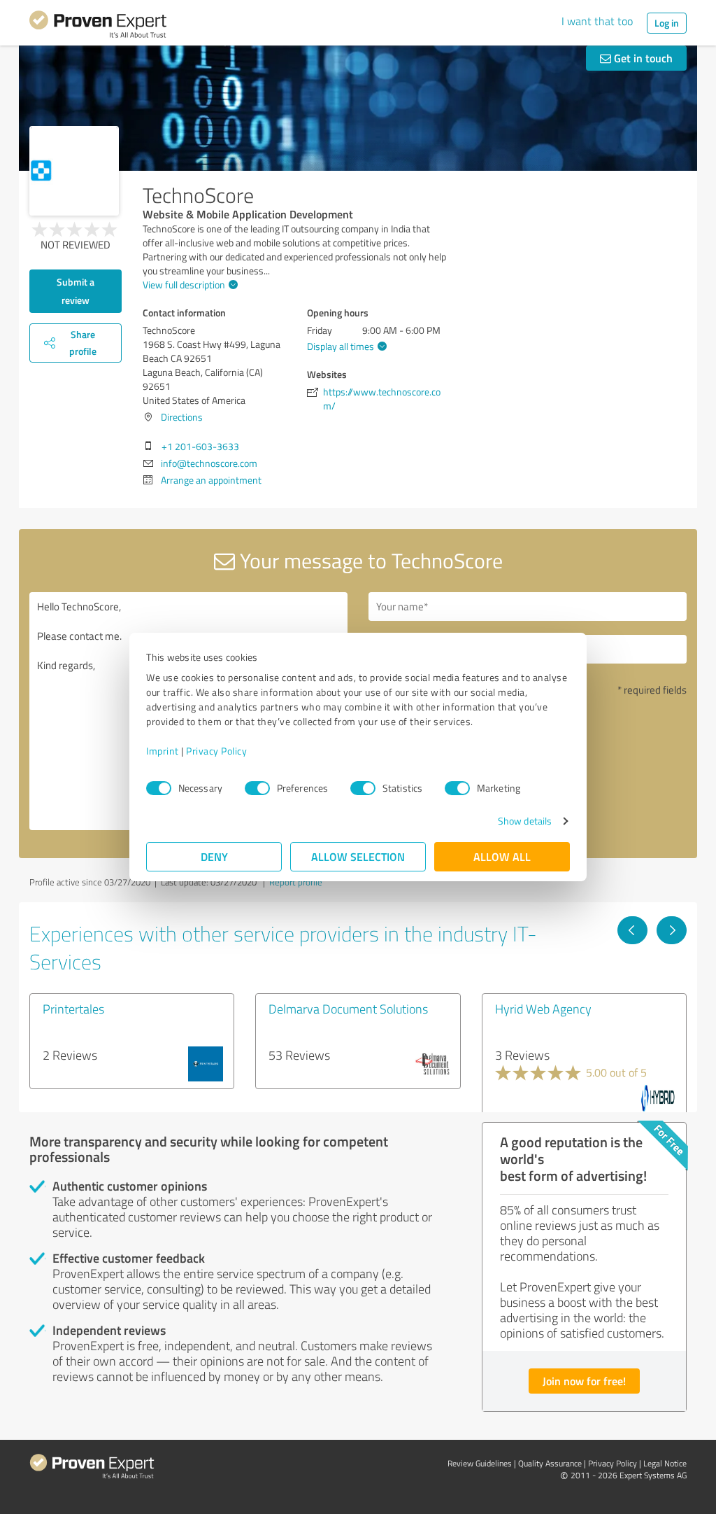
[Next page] (672, 930)
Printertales (73, 1008)
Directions (182, 416)
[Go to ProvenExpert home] (97, 26)
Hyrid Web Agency (543, 1008)
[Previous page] (632, 930)
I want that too (597, 21)
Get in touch (642, 58)
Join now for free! (584, 1381)
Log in (666, 22)
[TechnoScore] (74, 170)
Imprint (162, 750)
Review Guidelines (480, 1463)
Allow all (502, 856)
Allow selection (358, 856)
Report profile (295, 882)
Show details (525, 820)
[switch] (257, 788)
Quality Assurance (550, 1463)
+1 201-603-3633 (200, 446)
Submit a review (75, 291)
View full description (184, 284)
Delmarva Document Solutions (348, 1008)
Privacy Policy (216, 750)
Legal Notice (665, 1463)
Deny (214, 856)
